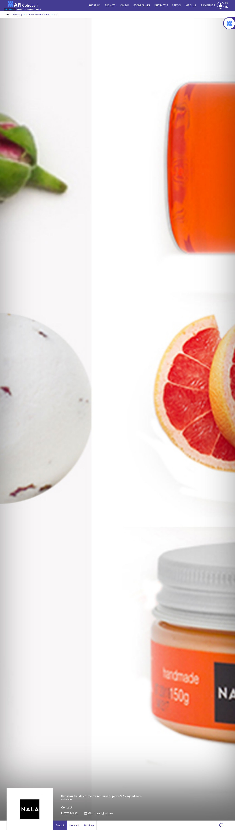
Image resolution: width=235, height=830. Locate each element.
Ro (226, 6)
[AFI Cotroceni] (23, 4)
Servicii (176, 5)
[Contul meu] (220, 5)
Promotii (110, 5)
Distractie (161, 5)
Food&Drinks (141, 5)
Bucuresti (10, 9)
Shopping (94, 5)
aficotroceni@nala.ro (100, 813)
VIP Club (191, 5)
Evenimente (207, 5)
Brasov (30, 9)
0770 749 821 (71, 813)
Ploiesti (21, 9)
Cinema (124, 5)
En (226, 3)
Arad (38, 9)
